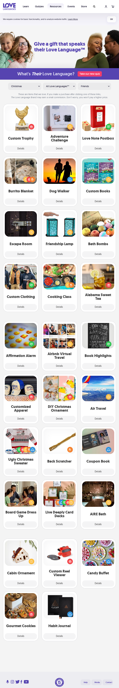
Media (97, 682)
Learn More (73, 19)
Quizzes (39, 6)
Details (20, 149)
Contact (109, 682)
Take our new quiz (90, 73)
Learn (26, 6)
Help (86, 682)
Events (71, 6)
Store (84, 6)
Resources (55, 6)
